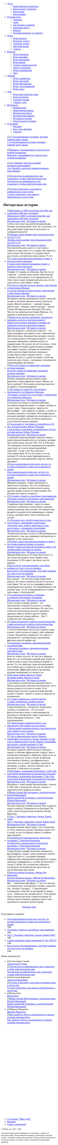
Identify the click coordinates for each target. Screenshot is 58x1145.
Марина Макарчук (16, 1012)
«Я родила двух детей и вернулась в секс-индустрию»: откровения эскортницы (28, 526)
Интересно (12, 105)
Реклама (17, 126)
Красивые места (21, 27)
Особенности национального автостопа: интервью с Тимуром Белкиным (27, 844)
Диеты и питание (22, 67)
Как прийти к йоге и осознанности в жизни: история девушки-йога (29, 1021)
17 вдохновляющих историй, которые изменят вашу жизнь (26, 143)
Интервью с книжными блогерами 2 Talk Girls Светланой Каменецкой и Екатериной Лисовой (31, 777)
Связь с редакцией (16, 1124)
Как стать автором (22, 129)
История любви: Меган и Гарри (23, 677)
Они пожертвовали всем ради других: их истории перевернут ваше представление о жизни (29, 475)
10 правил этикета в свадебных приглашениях (30, 499)
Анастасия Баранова (17, 980)
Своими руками (21, 99)
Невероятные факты (23, 110)
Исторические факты (24, 115)
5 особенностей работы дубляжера (24, 597)
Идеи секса (18, 89)
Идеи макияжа (20, 57)
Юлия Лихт (13, 996)
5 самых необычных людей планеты (25, 701)
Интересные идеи (16, 221)
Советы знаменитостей (25, 65)
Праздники (18, 11)
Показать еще (29, 907)
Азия (15, 22)
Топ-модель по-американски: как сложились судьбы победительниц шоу (27, 182)
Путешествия (14, 17)
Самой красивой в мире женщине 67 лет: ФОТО (32, 940)
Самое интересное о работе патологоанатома (30, 624)
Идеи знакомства (21, 78)
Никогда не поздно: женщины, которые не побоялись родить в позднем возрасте (28, 324)
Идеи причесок (21, 54)
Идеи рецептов (20, 97)
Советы (17, 49)
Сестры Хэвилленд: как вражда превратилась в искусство (23, 195)
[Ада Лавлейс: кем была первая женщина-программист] (29, 165)
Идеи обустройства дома (25, 94)
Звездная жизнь (21, 46)
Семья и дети (19, 102)
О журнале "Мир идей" (19, 1119)
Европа (17, 30)
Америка (17, 19)
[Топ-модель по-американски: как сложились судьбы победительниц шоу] (29, 178)
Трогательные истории (24, 121)
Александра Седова (17, 964)
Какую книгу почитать (24, 9)
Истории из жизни (22, 118)
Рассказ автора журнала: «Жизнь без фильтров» (31, 878)
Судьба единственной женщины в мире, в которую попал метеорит (28, 265)
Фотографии (19, 14)
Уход (15, 73)
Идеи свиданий (21, 81)
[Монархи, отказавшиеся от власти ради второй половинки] (29, 152)
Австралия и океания (24, 25)
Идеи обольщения (22, 83)
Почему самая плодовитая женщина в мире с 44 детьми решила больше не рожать (31, 548)
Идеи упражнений (22, 70)
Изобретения (19, 107)
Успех (10, 35)
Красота (11, 51)
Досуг (10, 3)
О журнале (12, 123)
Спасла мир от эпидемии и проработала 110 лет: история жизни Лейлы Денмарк (31, 430)
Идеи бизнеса (20, 38)
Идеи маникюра (21, 59)
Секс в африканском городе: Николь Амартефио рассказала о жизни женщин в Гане (31, 743)
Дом (9, 91)
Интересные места (22, 113)
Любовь (11, 75)
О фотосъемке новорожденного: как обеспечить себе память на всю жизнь (31, 729)
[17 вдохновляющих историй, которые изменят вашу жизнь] (29, 139)
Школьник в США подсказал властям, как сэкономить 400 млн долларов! (28, 217)
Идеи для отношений (24, 86)
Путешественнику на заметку (28, 33)
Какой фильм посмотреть (26, 6)
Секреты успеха (21, 43)
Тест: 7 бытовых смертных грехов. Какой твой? (31, 822)
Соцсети (17, 132)
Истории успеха (21, 41)
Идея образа (19, 62)
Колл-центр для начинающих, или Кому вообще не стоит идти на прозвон (31, 572)
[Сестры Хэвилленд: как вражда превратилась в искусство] (29, 191)
